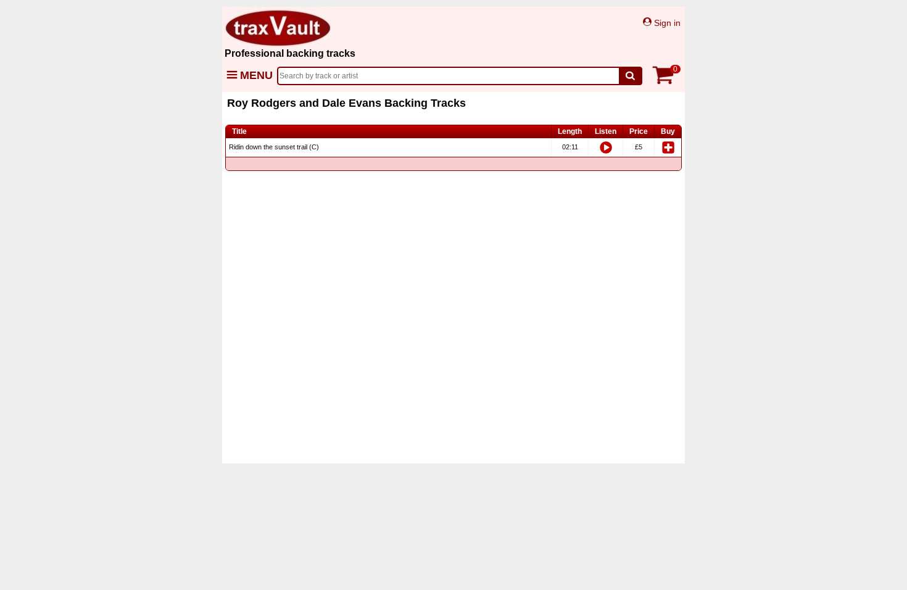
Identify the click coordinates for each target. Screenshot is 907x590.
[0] (666, 81)
